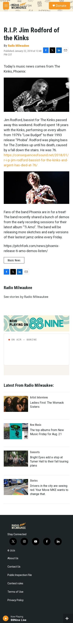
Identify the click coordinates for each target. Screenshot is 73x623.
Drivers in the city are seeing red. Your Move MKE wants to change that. (49, 490)
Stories (34, 480)
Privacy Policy (15, 600)
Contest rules (15, 583)
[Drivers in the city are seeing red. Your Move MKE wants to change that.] (16, 487)
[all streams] (68, 618)
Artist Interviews (39, 397)
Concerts (35, 452)
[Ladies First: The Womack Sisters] (16, 404)
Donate (61, 5)
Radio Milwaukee (18, 45)
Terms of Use (15, 591)
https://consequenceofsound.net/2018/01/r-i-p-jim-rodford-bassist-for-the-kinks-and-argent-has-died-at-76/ (36, 160)
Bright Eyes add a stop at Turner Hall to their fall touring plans (49, 461)
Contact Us (13, 566)
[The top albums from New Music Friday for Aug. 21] (16, 431)
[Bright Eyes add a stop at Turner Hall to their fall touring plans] (16, 459)
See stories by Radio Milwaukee (26, 297)
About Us (12, 558)
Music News (14, 260)
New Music (35, 425)
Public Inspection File (19, 575)
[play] (5, 618)
